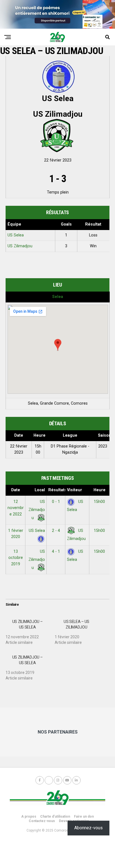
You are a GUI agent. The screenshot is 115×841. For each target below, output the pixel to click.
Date (15, 490)
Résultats (56, 490)
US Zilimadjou (20, 246)
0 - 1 (56, 501)
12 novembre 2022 (16, 508)
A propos (28, 816)
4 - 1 (56, 551)
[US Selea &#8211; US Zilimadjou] (79, 630)
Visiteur (74, 490)
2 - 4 (56, 530)
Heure (100, 490)
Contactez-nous (42, 821)
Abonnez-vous (88, 827)
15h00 (99, 501)
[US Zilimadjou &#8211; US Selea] (30, 630)
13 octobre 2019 (15, 557)
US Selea (16, 235)
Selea (57, 296)
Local (40, 490)
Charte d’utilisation (55, 816)
